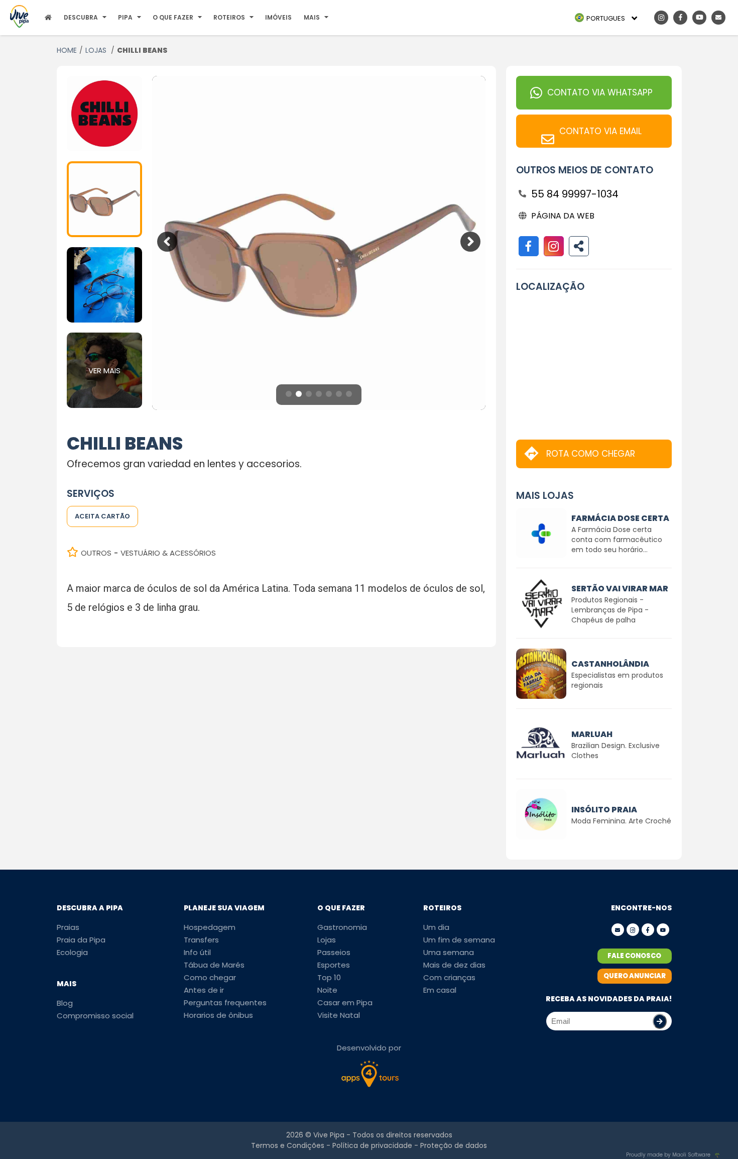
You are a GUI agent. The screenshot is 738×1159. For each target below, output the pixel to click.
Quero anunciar (634, 976)
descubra (81, 17)
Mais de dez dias (454, 965)
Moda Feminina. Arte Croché (621, 821)
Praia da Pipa (81, 939)
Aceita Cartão (102, 516)
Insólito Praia (604, 809)
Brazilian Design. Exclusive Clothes (615, 751)
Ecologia (72, 952)
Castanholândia (610, 664)
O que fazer (173, 17)
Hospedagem (209, 927)
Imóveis (278, 17)
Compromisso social (95, 1015)
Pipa (125, 17)
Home (67, 50)
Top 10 (329, 977)
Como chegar (210, 977)
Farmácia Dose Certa (620, 518)
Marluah (591, 734)
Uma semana (448, 952)
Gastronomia (342, 927)
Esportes (333, 965)
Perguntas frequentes (225, 1002)
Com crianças (449, 977)
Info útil (197, 952)
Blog (65, 1003)
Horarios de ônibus (218, 1015)
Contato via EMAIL (600, 131)
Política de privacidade (372, 1145)
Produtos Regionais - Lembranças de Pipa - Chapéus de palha (610, 610)
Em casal (439, 990)
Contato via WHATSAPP (600, 92)
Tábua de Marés (214, 965)
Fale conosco (634, 956)
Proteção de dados (453, 1145)
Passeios (333, 952)
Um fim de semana (459, 939)
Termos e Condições (287, 1145)
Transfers (201, 939)
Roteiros (229, 17)
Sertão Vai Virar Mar (619, 588)
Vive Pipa (328, 1135)
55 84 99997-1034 (575, 194)
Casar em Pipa (345, 1002)
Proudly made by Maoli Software (668, 1154)
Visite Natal (338, 1015)
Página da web (562, 216)
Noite (327, 990)
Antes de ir (204, 990)
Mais (312, 17)
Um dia (436, 927)
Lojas (96, 50)
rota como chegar (590, 454)
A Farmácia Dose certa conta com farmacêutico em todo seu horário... (616, 539)
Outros (96, 553)
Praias (68, 927)
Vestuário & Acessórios (168, 553)
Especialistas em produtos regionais (617, 680)
